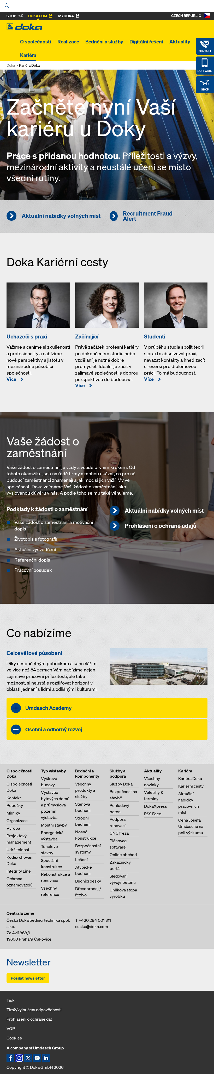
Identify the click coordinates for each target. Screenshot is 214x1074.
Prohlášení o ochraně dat (29, 1019)
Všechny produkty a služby (85, 790)
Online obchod (123, 854)
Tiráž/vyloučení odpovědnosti (34, 1010)
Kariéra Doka (190, 778)
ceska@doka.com (91, 926)
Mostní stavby (54, 825)
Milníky (13, 813)
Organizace (17, 820)
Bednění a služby (104, 41)
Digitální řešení (146, 41)
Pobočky (15, 805)
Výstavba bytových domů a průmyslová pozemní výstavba (55, 804)
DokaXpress (155, 806)
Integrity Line (19, 871)
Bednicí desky (88, 881)
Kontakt (14, 798)
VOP (11, 1028)
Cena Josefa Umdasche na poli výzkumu (190, 826)
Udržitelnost (18, 849)
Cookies (14, 1038)
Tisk (11, 1000)
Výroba (13, 828)
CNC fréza (119, 833)
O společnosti (35, 41)
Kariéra (28, 55)
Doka (11, 65)
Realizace (68, 41)
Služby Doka (121, 784)
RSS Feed (152, 814)
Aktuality (179, 41)
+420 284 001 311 (95, 920)
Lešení (81, 859)
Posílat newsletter (28, 978)
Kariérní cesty (191, 786)
